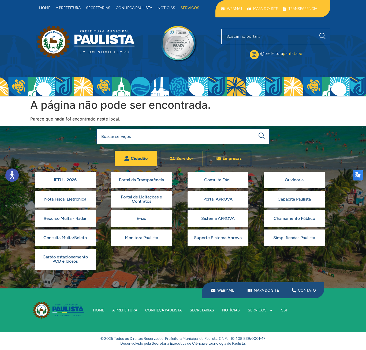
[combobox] (268, 36)
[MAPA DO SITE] (250, 290)
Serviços (190, 8)
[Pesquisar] (323, 36)
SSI (284, 310)
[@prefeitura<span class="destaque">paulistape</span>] (254, 54)
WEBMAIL (225, 290)
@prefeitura (281, 53)
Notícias (166, 8)
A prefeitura (68, 8)
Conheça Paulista (134, 8)
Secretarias (98, 8)
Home (44, 8)
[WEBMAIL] (213, 290)
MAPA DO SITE (266, 290)
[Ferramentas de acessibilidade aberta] (12, 175)
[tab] (136, 158)
